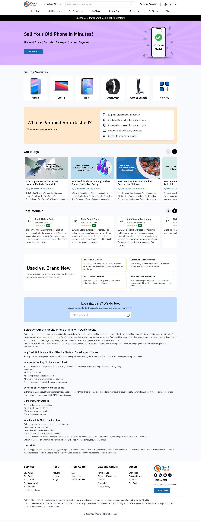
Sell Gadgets (74, 11)
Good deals (35, 11)
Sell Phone (53, 11)
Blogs (55, 479)
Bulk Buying (134, 483)
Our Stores (153, 11)
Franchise (133, 479)
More (168, 11)
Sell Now (33, 51)
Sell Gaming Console (33, 490)
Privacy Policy (103, 483)
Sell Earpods (29, 486)
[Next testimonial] (174, 210)
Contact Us (76, 476)
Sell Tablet (28, 476)
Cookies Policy (104, 486)
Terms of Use (103, 473)
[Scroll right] (174, 151)
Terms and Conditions (107, 476)
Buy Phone (96, 11)
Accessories (135, 11)
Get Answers (162, 490)
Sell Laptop (29, 479)
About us (56, 473)
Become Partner (136, 476)
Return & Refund (78, 479)
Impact (56, 476)
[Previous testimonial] (168, 210)
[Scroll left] (168, 151)
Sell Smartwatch (31, 483)
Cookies (101, 479)
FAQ (73, 473)
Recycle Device (115, 11)
